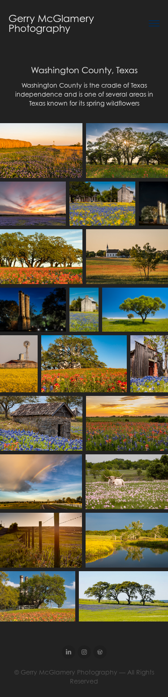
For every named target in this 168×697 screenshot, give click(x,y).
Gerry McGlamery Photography (53, 23)
